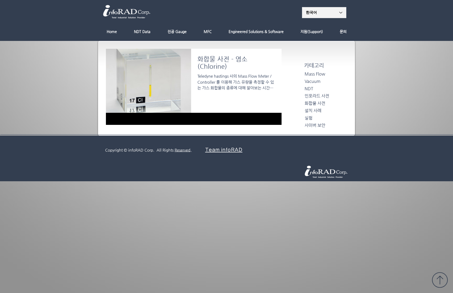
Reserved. (183, 150)
